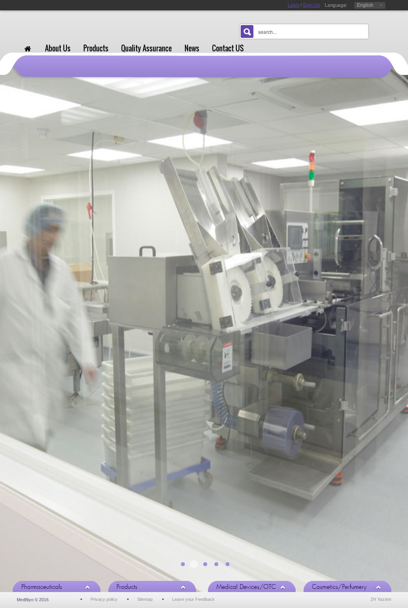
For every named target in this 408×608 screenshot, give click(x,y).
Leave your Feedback (193, 599)
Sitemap (145, 599)
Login (293, 5)
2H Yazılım (381, 599)
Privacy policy (104, 599)
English (365, 5)
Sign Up (311, 5)
